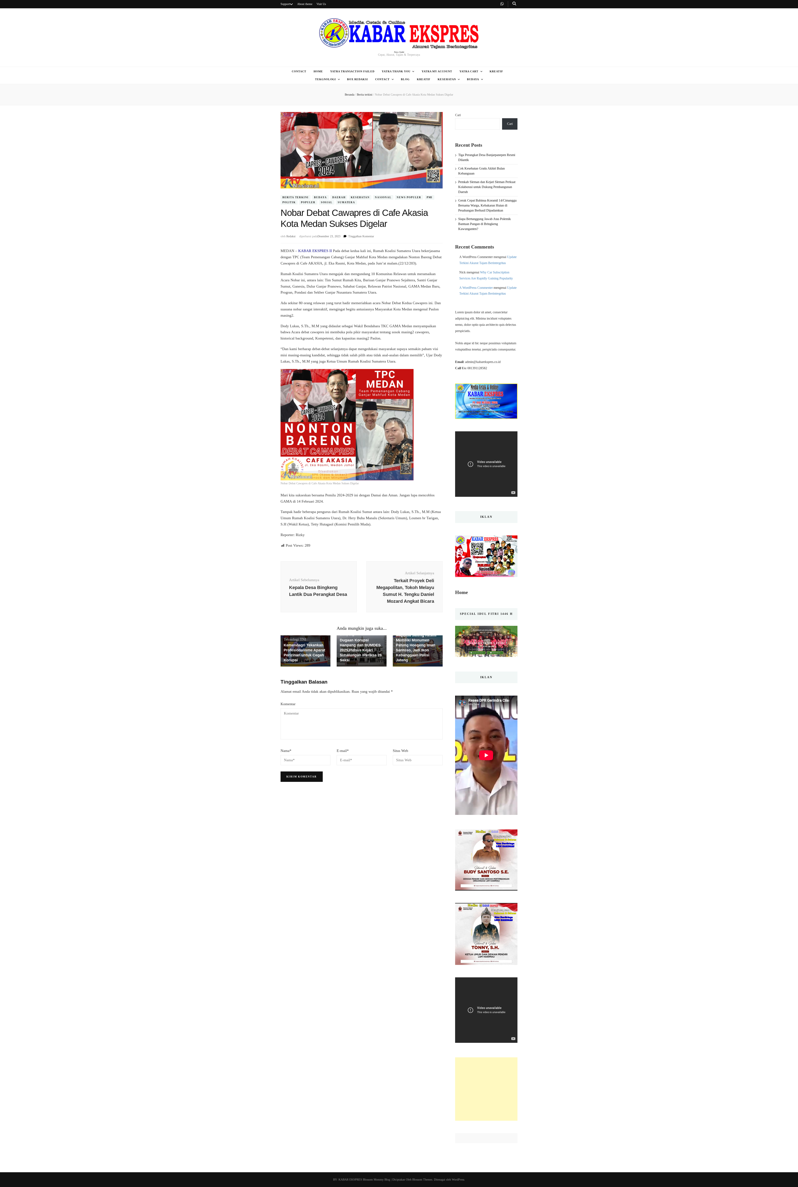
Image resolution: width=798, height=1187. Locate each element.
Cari (458, 115)
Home (318, 71)
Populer (308, 202)
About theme (304, 4)
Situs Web (400, 751)
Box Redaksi (357, 79)
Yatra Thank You (396, 71)
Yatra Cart (468, 71)
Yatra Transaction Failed (352, 71)
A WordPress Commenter (476, 287)
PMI (429, 197)
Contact (299, 71)
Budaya (473, 79)
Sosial (326, 202)
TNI (303, 639)
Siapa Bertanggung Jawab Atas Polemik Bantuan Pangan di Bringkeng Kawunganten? (484, 224)
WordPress (458, 1179)
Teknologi (291, 639)
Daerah (339, 197)
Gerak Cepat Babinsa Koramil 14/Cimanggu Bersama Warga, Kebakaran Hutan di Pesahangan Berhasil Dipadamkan (487, 205)
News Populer (409, 197)
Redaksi (291, 236)
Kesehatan (447, 79)
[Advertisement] (486, 1089)
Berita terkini (295, 197)
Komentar (288, 704)
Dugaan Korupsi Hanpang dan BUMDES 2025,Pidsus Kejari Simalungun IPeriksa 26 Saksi (361, 650)
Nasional (383, 197)
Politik (289, 202)
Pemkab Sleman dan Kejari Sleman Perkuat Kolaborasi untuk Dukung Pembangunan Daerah (486, 187)
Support (285, 4)
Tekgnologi (325, 79)
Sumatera (346, 202)
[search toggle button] (514, 4)
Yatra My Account (437, 71)
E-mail (343, 751)
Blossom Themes (421, 1179)
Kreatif (496, 71)
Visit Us (321, 4)
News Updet (399, 52)
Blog (405, 79)
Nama (286, 751)
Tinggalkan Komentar (361, 236)
